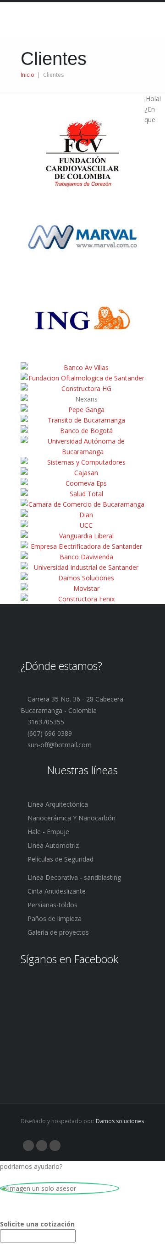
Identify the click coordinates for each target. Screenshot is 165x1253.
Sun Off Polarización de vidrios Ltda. (82, 20)
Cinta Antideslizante (56, 891)
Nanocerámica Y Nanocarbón (71, 818)
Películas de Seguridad (60, 859)
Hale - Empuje (47, 831)
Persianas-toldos (51, 904)
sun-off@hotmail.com (59, 744)
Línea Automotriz (52, 845)
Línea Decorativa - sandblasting (73, 877)
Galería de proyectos (57, 932)
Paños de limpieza (54, 918)
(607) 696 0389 (49, 733)
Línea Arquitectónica (57, 804)
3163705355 (45, 722)
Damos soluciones (120, 1121)
